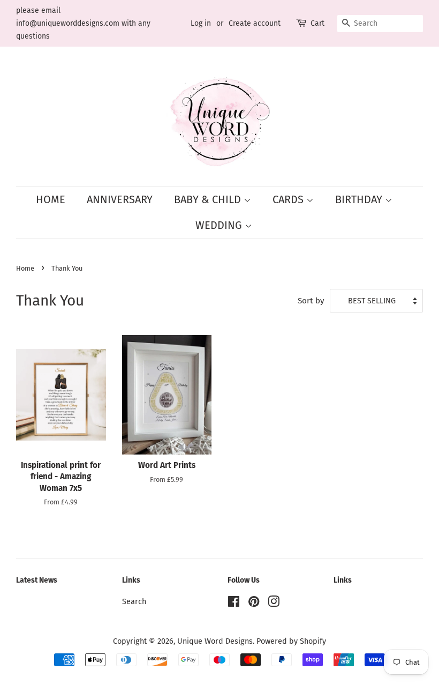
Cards (289, 199)
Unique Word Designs (215, 641)
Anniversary (120, 199)
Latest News (36, 580)
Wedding (220, 225)
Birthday (360, 199)
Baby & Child (209, 199)
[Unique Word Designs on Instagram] (273, 603)
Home (50, 199)
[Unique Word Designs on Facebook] (234, 603)
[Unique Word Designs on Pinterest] (254, 603)
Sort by (311, 301)
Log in (201, 23)
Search (134, 601)
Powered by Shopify (291, 641)
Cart (317, 23)
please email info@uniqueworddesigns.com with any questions (83, 23)
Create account (255, 23)
